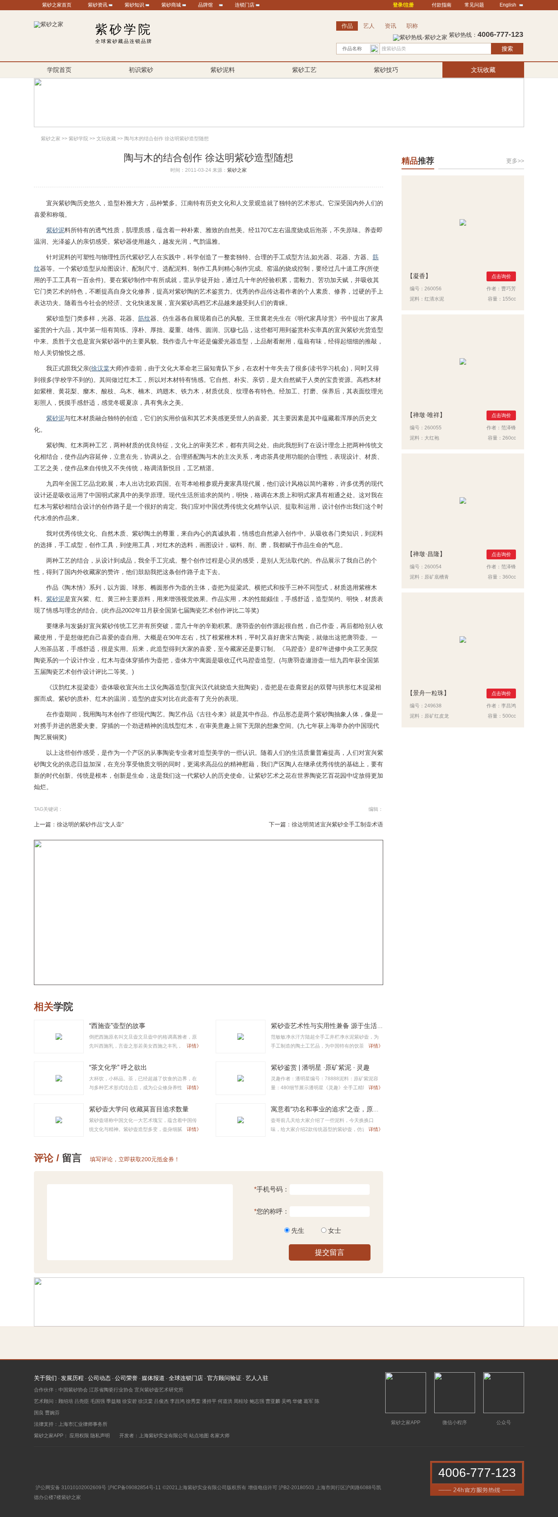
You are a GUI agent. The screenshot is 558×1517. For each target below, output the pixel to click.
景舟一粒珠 (428, 693)
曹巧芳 (508, 289)
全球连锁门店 (186, 1378)
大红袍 (431, 438)
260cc (509, 438)
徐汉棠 (100, 368)
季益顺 (113, 1401)
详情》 (194, 1045)
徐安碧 (129, 1401)
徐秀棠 (193, 1401)
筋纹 (144, 318)
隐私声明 (100, 1435)
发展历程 (72, 1378)
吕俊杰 (161, 1401)
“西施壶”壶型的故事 (117, 1025)
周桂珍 (241, 1401)
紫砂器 (110, 341)
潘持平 (209, 1401)
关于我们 (45, 1378)
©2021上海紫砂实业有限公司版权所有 (204, 1487)
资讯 (390, 25)
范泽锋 (508, 428)
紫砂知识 (134, 5)
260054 (433, 567)
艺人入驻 (257, 1378)
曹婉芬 (52, 1413)
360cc (509, 577)
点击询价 (501, 276)
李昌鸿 (508, 706)
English (508, 5)
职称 (412, 25)
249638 (433, 706)
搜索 (507, 48)
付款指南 (441, 5)
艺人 (369, 25)
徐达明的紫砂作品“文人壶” (90, 824)
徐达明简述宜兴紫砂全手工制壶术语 (337, 824)
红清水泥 (434, 299)
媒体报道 (153, 1378)
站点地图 (199, 1435)
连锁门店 (244, 5)
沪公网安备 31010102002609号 (71, 1487)
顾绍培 (65, 1401)
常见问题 (474, 5)
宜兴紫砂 (58, 203)
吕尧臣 (81, 1401)
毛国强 (97, 1401)
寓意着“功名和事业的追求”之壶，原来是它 (332, 1109)
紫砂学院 (78, 138)
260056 (433, 289)
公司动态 (99, 1378)
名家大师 (220, 1435)
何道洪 (225, 1401)
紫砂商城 (171, 5)
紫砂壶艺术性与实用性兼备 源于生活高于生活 (337, 1025)
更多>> (515, 160)
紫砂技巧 (386, 69)
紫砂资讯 (97, 5)
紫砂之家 (50, 138)
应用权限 (79, 1435)
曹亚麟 (273, 1401)
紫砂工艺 (304, 69)
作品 (347, 25)
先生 (297, 1230)
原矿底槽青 (436, 577)
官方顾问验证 (224, 1378)
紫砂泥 (55, 230)
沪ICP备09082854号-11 (134, 1487)
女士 (334, 1230)
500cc (509, 716)
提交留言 (329, 1252)
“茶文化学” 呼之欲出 (118, 1067)
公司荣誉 (126, 1378)
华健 (297, 1401)
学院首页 (59, 69)
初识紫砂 (141, 69)
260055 (433, 428)
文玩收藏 (483, 69)
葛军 (308, 1401)
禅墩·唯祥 (426, 415)
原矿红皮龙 (436, 716)
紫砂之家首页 (56, 5)
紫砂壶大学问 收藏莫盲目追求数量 (139, 1109)
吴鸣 (286, 1401)
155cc (509, 299)
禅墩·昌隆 (426, 554)
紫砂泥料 (222, 69)
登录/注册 (403, 5)
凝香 (419, 276)
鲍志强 (257, 1401)
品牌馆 (205, 5)
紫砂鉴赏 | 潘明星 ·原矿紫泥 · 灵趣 (320, 1067)
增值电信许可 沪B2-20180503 (281, 1487)
